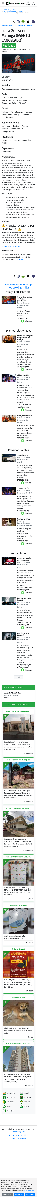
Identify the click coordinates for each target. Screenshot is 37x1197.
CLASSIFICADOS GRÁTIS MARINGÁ (18, 705)
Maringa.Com (5, 9)
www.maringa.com (19, 1132)
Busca (28, 4)
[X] (21, 1136)
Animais (9, 1106)
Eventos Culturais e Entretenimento (14, 11)
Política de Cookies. (28, 1190)
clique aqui (20, 259)
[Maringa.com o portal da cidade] (15, 3)
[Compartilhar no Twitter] (28, 22)
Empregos (10, 1111)
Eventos (14, 9)
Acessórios (27, 1097)
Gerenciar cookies (7, 1194)
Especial (20, 462)
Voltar (19, 677)
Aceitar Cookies (30, 1194)
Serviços (27, 1102)
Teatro (31, 493)
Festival (29, 25)
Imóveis (26, 1093)
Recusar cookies (19, 1194)
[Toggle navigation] (3, 3)
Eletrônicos (10, 1102)
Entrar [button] (33, 4)
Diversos (27, 1106)
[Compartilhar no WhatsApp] (23, 22)
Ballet (31, 525)
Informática (11, 1097)
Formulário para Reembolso (11, 247)
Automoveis (11, 1093)
